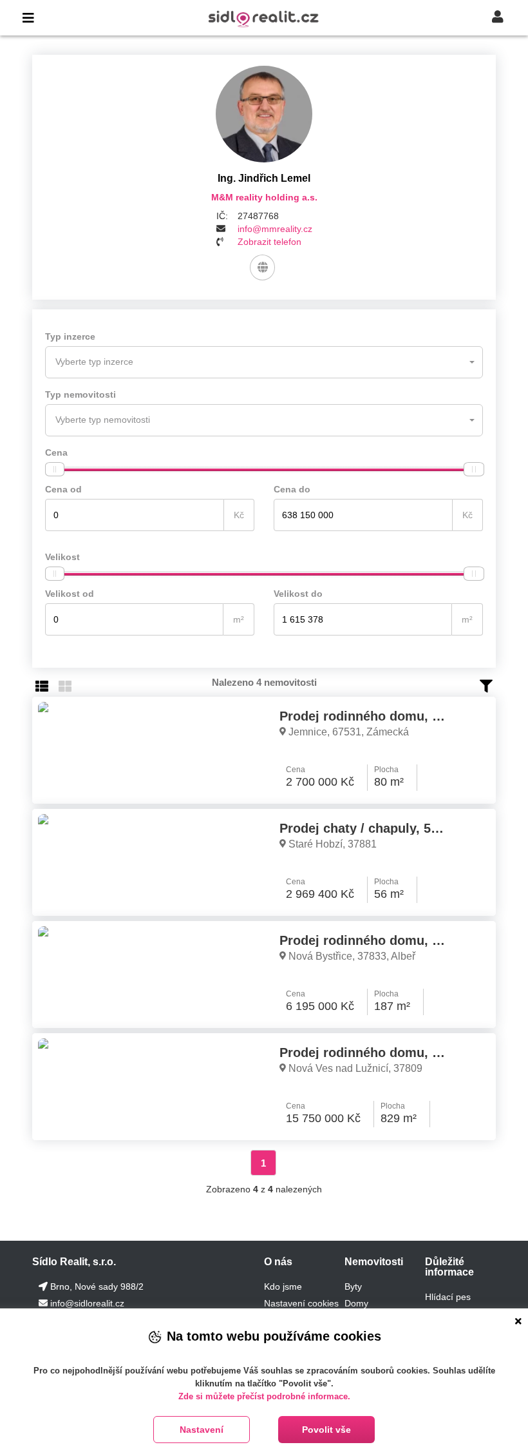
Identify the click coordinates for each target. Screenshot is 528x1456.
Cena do (292, 489)
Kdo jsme (283, 1286)
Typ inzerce (70, 336)
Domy (356, 1303)
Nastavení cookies (301, 1303)
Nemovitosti (373, 1261)
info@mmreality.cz (275, 229)
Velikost (62, 557)
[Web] (262, 267)
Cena (56, 452)
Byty (353, 1286)
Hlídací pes (448, 1297)
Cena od (63, 489)
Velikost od (69, 593)
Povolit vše (326, 1429)
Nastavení (201, 1429)
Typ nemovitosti (80, 394)
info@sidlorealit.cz (87, 1303)
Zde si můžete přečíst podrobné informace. (264, 1396)
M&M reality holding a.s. (264, 197)
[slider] (54, 469)
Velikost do (298, 593)
